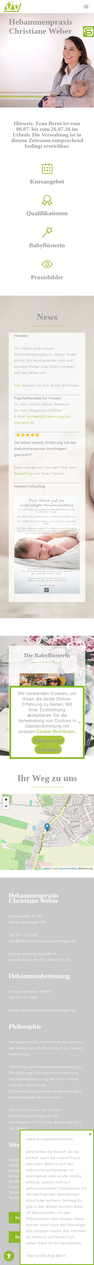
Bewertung (23, 473)
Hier (17, 385)
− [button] (6, 806)
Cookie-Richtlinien (55, 731)
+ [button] (6, 799)
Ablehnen (48, 749)
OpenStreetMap (68, 868)
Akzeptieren (48, 740)
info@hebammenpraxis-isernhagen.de (42, 941)
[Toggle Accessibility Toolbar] (9, 1256)
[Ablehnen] (79, 722)
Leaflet (46, 868)
